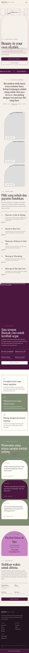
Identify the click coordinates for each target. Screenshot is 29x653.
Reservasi (17, 625)
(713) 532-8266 (14, 549)
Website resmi (4, 638)
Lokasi (16, 627)
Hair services (3, 625)
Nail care (3, 629)
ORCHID (8, 2)
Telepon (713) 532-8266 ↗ (14, 362)
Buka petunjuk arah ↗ (14, 551)
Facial (2, 627)
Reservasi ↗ (2, 222)
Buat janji (14, 454)
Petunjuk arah (18, 629)
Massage (3, 631)
